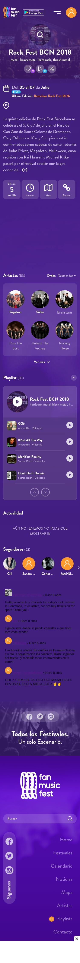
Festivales (63, 852)
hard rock (44, 59)
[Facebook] (29, 716)
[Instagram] (51, 716)
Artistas (65, 905)
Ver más (39, 361)
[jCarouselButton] (78, 566)
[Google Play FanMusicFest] (33, 12)
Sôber (40, 312)
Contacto (63, 931)
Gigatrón (15, 312)
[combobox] (67, 275)
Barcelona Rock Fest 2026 (52, 95)
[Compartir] (52, 69)
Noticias (64, 879)
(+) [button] (24, 170)
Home (66, 839)
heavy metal (28, 59)
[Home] (11, 17)
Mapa (67, 892)
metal (14, 59)
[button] (28, 69)
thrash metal (61, 59)
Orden (51, 275)
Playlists (64, 918)
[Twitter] (40, 716)
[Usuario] (71, 12)
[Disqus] (40, 641)
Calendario (62, 866)
